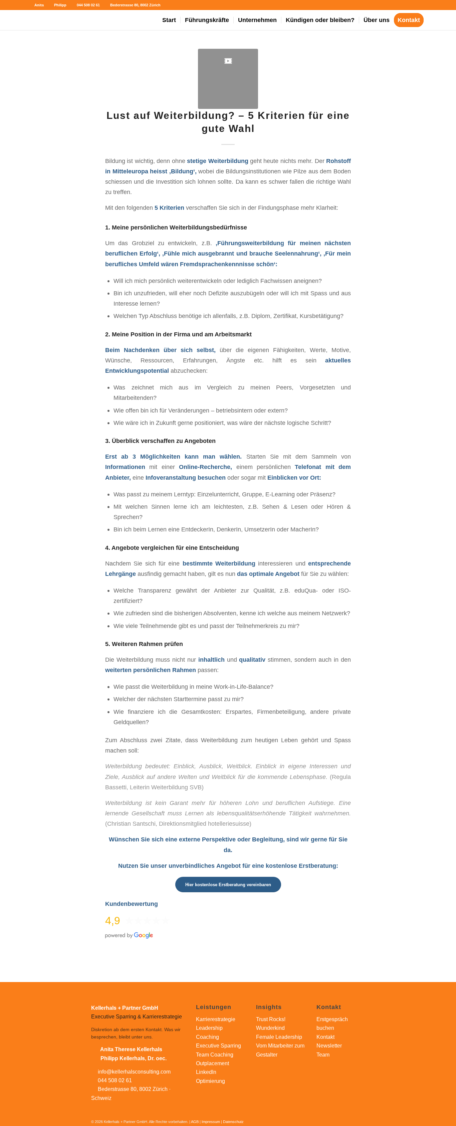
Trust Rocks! (270, 1019)
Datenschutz (233, 1122)
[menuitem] (169, 20)
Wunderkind (270, 1028)
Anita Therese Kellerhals (131, 1049)
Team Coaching (214, 1055)
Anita (38, 5)
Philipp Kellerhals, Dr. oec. (133, 1058)
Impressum (211, 1122)
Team (322, 1055)
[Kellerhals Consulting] (58, 20)
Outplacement (212, 1063)
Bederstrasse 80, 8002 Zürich (135, 5)
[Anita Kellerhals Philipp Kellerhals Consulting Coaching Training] (228, 79)
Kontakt (325, 1037)
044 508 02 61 (88, 5)
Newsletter (329, 1046)
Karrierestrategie (215, 1019)
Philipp (59, 5)
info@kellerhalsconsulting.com (134, 1072)
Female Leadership (279, 1037)
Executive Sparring (218, 1046)
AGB (195, 1122)
